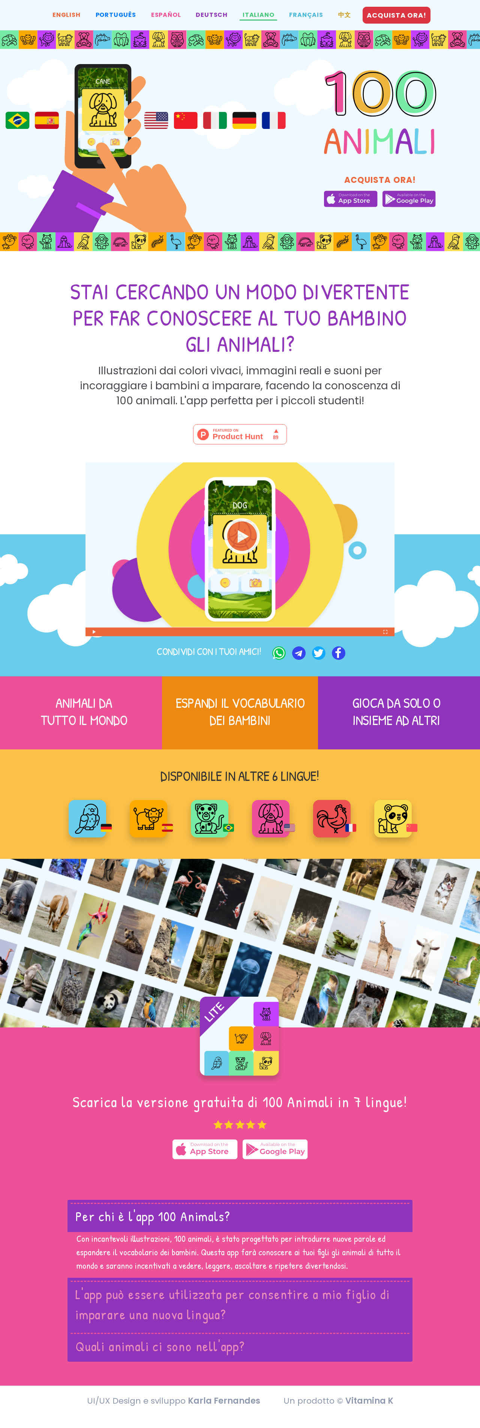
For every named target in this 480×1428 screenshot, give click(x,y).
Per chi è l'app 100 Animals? (152, 1216)
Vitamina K (369, 1401)
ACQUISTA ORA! (396, 15)
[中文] (393, 818)
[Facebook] (338, 652)
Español (166, 14)
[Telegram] (298, 652)
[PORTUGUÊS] (210, 818)
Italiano (258, 14)
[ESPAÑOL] (148, 818)
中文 (344, 14)
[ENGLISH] (271, 818)
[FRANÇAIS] (332, 818)
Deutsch (212, 14)
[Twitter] (318, 652)
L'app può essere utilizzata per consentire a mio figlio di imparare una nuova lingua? (232, 1304)
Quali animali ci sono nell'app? (160, 1346)
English (66, 14)
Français (306, 14)
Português (116, 14)
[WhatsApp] (278, 652)
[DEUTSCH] (87, 818)
